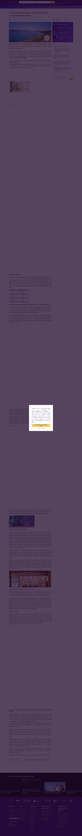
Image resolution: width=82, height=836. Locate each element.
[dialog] (41, 418)
